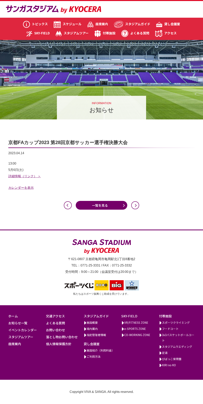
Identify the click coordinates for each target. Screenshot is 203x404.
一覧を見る (100, 205)
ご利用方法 (94, 356)
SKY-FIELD (42, 33)
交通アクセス (55, 316)
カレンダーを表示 (21, 187)
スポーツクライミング (176, 323)
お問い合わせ (55, 329)
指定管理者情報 (96, 335)
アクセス (170, 33)
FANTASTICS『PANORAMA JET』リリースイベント (135, 205)
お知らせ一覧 (17, 323)
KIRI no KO (169, 365)
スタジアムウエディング (177, 347)
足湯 (165, 353)
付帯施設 (109, 33)
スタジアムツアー (76, 33)
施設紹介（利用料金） (100, 350)
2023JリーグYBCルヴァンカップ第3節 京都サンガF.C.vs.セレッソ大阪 (68, 205)
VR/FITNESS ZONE (136, 323)
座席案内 (101, 23)
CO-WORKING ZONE (137, 335)
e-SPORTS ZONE (135, 329)
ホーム (13, 316)
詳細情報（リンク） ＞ (24, 176)
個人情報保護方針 (58, 343)
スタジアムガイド (137, 23)
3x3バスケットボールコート (178, 337)
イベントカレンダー (22, 329)
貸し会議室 (172, 23)
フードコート (170, 329)
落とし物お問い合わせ (62, 336)
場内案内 (92, 329)
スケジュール (72, 23)
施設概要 (92, 323)
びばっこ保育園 (171, 359)
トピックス (40, 23)
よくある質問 (139, 33)
